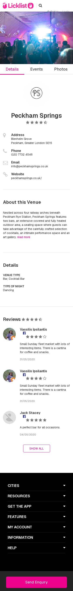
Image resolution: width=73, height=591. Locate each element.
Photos (61, 69)
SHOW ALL (36, 448)
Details (12, 69)
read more (23, 237)
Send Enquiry (36, 582)
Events (36, 69)
